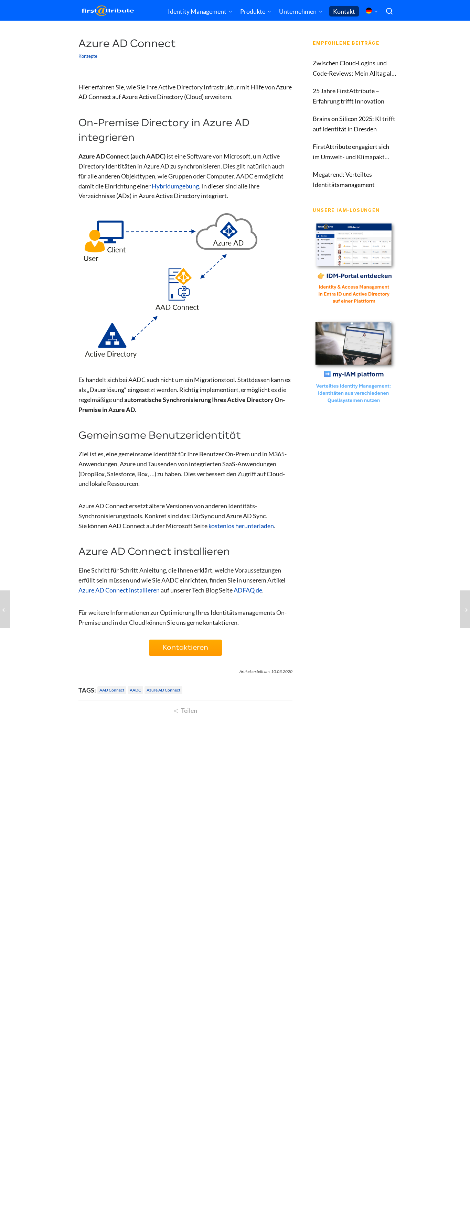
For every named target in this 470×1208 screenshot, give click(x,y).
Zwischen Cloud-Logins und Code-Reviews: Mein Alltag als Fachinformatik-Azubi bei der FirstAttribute (353, 68)
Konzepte (87, 56)
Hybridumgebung (175, 186)
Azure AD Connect (163, 690)
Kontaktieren (185, 647)
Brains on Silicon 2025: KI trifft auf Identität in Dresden (354, 124)
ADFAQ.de (248, 590)
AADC (135, 690)
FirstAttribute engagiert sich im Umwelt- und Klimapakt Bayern (351, 152)
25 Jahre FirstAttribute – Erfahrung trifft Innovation (348, 96)
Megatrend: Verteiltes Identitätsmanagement (344, 179)
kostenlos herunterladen (241, 526)
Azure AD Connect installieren (119, 590)
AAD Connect (111, 690)
